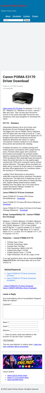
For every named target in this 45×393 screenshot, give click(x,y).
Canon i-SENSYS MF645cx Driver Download (19, 288)
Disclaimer (17, 16)
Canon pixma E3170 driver (12, 108)
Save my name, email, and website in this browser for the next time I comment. (19, 336)
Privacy (35, 16)
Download (21, 198)
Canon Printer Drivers (14, 5)
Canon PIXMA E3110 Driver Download (18, 286)
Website (6, 330)
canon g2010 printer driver (17, 375)
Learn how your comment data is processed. (22, 345)
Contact (26, 16)
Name (6, 322)
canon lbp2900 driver (15, 380)
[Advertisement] (22, 46)
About (7, 16)
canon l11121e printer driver (18, 378)
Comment (7, 304)
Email (5, 326)
